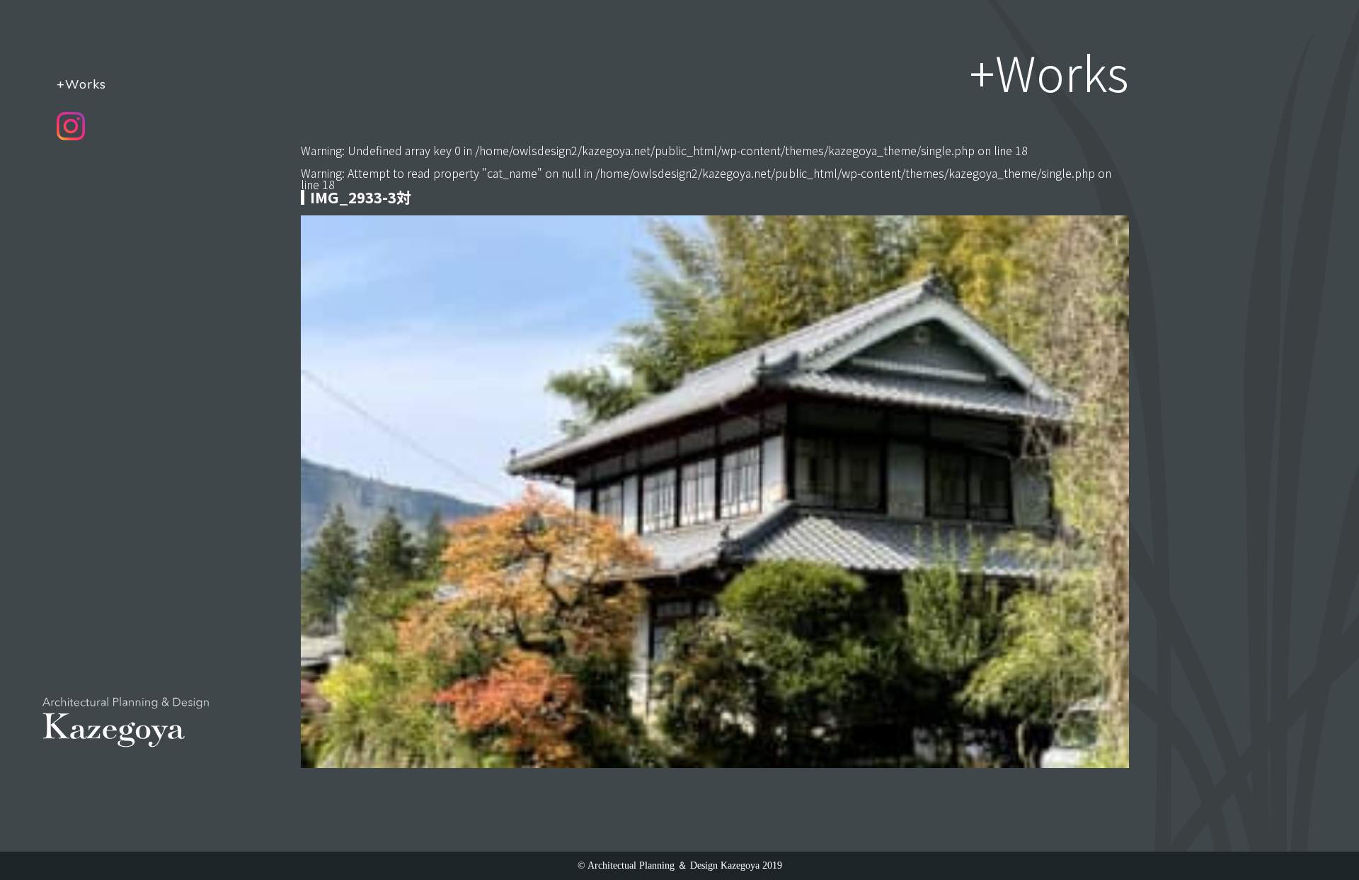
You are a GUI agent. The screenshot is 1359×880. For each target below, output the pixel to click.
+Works (81, 83)
